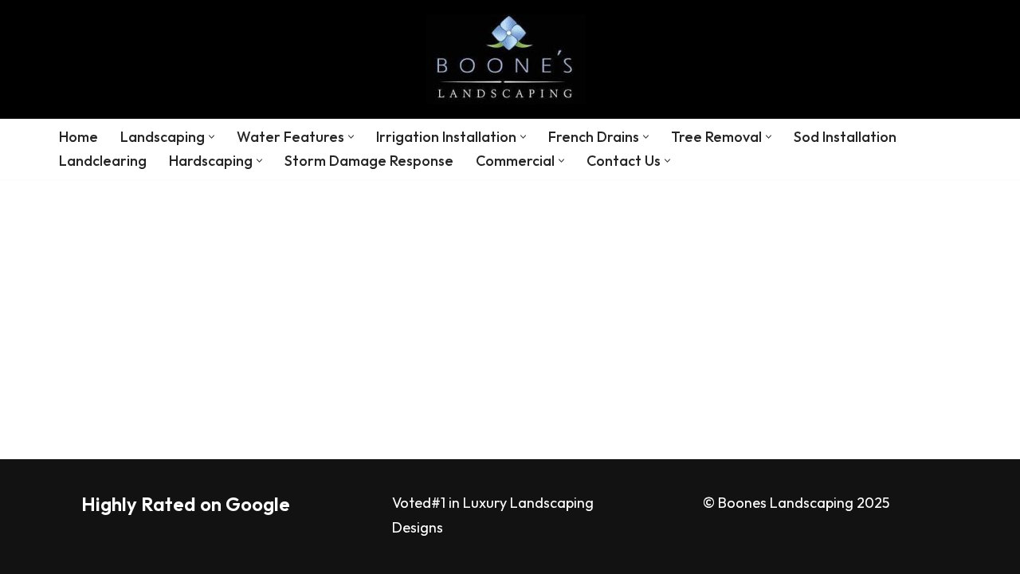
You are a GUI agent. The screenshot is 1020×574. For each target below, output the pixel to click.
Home (78, 137)
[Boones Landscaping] (510, 59)
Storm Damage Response (368, 160)
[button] (211, 137)
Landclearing (103, 160)
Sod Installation (845, 137)
